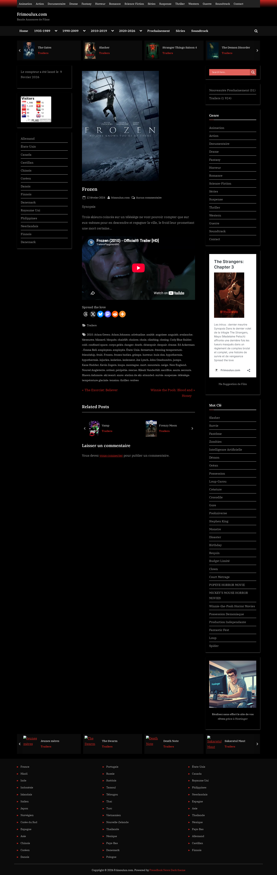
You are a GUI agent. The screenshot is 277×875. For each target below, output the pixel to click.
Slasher (104, 47)
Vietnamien (113, 815)
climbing (153, 339)
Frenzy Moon (168, 425)
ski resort (110, 375)
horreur (147, 354)
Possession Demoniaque (226, 614)
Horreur (100, 3)
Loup (213, 638)
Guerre (207, 3)
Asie (23, 836)
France (25, 766)
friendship (88, 354)
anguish (173, 334)
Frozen (108, 354)
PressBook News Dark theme (167, 870)
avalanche (186, 334)
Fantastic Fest (219, 630)
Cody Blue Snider (180, 339)
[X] (93, 314)
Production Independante (227, 622)
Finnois (26, 194)
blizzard (100, 339)
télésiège (183, 375)
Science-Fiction (134, 3)
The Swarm (109, 741)
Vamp (105, 425)
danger (128, 344)
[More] (122, 314)
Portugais (112, 766)
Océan (213, 465)
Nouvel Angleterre (93, 370)
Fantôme (215, 434)
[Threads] (85, 314)
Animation (25, 3)
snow (120, 375)
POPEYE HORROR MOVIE (227, 585)
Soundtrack (222, 3)
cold (84, 344)
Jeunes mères (50, 741)
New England (177, 365)
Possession (217, 473)
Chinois (26, 170)
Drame (73, 3)
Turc (109, 808)
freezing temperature (168, 350)
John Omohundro (161, 360)
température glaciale (95, 380)
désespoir (149, 344)
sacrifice (166, 370)
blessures (88, 339)
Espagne (26, 829)
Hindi (24, 773)
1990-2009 (70, 31)
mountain (154, 365)
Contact (238, 3)
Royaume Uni (30, 210)
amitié (150, 334)
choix (143, 339)
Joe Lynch (142, 360)
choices (133, 339)
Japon (24, 808)
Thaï (109, 801)
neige (164, 365)
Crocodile (216, 497)
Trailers (43, 53)
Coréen (26, 178)
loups (121, 365)
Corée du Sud (29, 822)
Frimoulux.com (32, 14)
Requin (214, 553)
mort (143, 365)
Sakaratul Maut (235, 741)
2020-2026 (127, 31)
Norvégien (27, 815)
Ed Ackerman (186, 344)
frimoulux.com (120, 197)
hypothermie (90, 360)
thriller (124, 380)
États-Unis (132, 350)
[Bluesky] (100, 314)
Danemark (28, 202)
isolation (115, 360)
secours (186, 370)
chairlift (123, 339)
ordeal (110, 370)
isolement (128, 360)
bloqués (111, 339)
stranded (148, 375)
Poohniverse (218, 513)
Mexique (111, 836)
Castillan (27, 162)
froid (99, 354)
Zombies (215, 441)
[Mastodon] (107, 314)
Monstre (215, 529)
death (138, 344)
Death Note (171, 741)
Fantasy (86, 3)
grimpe (136, 354)
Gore (212, 505)
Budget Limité (219, 561)
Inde (23, 780)
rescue (133, 370)
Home (23, 31)
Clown (213, 569)
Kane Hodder (90, 365)
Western (193, 3)
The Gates (44, 47)
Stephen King (218, 521)
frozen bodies (122, 354)
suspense (171, 375)
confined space (98, 344)
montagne (132, 365)
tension (114, 380)
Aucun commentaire (149, 197)
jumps (177, 360)
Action (40, 3)
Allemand (28, 138)
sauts (176, 370)
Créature (215, 489)
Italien (25, 801)
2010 (90, 334)
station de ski (133, 375)
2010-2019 (99, 31)
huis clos (159, 354)
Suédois (111, 780)
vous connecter (111, 455)
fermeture (147, 350)
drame (172, 344)
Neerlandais (29, 226)
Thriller (180, 3)
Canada (26, 154)
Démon (214, 457)
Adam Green (102, 334)
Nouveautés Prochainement (229, 90)
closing (164, 339)
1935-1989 (42, 31)
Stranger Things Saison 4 (179, 47)
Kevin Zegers (108, 365)
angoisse (161, 334)
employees (105, 350)
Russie (110, 773)
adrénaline (138, 334)
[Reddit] (115, 314)
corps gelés (116, 344)
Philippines (29, 218)
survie (159, 375)
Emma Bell (90, 350)
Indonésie (27, 787)
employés (119, 350)
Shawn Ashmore (92, 375)
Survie (213, 425)
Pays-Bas (112, 843)
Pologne (111, 857)
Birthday (215, 545)
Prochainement (158, 31)
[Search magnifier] (253, 72)
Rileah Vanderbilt (149, 370)
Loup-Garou (217, 481)
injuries (104, 360)
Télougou (112, 794)
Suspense (165, 3)
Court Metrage (219, 577)
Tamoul (111, 787)
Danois (26, 186)
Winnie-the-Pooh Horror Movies (232, 606)
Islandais (26, 794)
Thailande (112, 829)
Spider (214, 646)
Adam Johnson (120, 334)
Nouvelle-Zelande (117, 822)
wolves (134, 380)
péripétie (121, 370)
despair (162, 344)
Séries (151, 3)
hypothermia (174, 354)
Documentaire (57, 3)
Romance (115, 3)
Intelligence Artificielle (225, 449)
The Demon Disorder (236, 47)
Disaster (215, 537)
